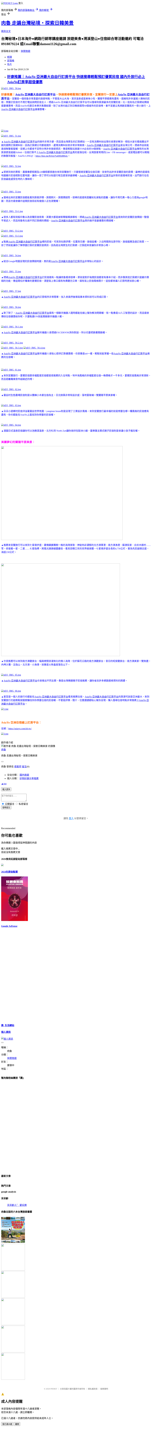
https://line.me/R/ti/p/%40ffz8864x (51, 156)
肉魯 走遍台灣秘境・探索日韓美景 (37, 23)
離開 (17, 1424)
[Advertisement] (55, 120)
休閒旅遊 (25, 51)
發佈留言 (6, 807)
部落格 (10, 60)
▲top (4, 783)
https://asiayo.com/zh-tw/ (20, 728)
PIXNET (53, 1389)
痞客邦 (17, 766)
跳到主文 (6, 31)
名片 (9, 64)
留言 (24, 766)
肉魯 (3, 749)
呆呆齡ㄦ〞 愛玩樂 (17, 1205)
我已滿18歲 (7, 1424)
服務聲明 (104, 1389)
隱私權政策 (93, 1389)
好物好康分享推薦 (29, 778)
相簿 (9, 57)
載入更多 (6, 789)
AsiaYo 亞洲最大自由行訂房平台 (35, 94)
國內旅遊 (24, 775)
